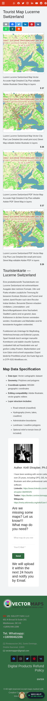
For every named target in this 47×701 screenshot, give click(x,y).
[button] (36, 695)
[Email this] (6, 24)
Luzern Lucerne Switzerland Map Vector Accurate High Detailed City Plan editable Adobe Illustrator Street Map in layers (21, 80)
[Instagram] (27, 3)
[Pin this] (32, 24)
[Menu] (3, 3)
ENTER (40, 679)
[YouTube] (36, 3)
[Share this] (12, 24)
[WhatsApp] (14, 3)
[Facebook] (18, 3)
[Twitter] (23, 3)
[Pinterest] (34, 659)
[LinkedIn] (32, 3)
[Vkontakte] (41, 659)
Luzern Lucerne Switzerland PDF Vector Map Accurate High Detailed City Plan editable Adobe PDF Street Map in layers (23, 198)
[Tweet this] (19, 24)
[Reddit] (41, 3)
